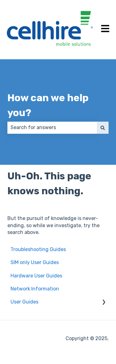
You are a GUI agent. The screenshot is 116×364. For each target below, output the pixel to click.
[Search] (103, 127)
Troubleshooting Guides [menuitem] (38, 249)
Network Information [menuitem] (35, 289)
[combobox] (52, 127)
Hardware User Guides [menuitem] (36, 276)
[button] (104, 302)
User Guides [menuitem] (24, 302)
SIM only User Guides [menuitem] (35, 262)
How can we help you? (47, 105)
